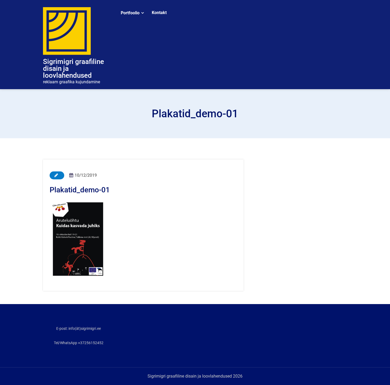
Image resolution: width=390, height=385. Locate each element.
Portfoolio (130, 12)
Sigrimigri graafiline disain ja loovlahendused (73, 68)
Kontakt (159, 12)
